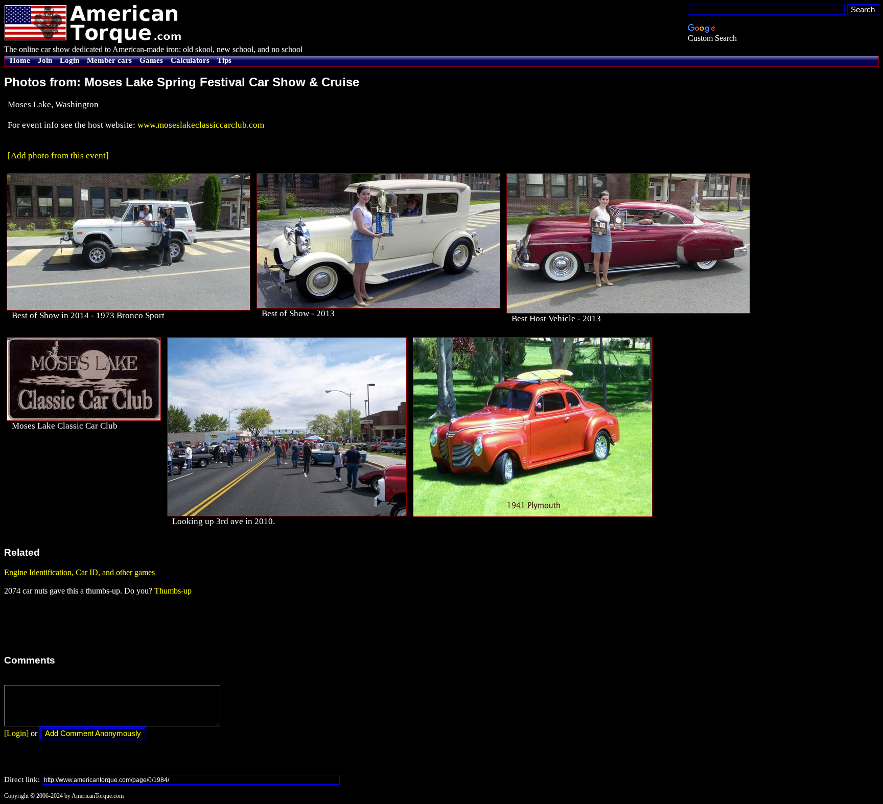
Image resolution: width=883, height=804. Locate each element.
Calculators (190, 60)
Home (20, 60)
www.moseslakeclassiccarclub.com (200, 125)
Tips (224, 60)
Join (45, 60)
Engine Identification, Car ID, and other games (79, 572)
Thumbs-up (173, 590)
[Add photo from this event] (58, 155)
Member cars (109, 60)
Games (151, 60)
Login (69, 60)
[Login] (16, 733)
